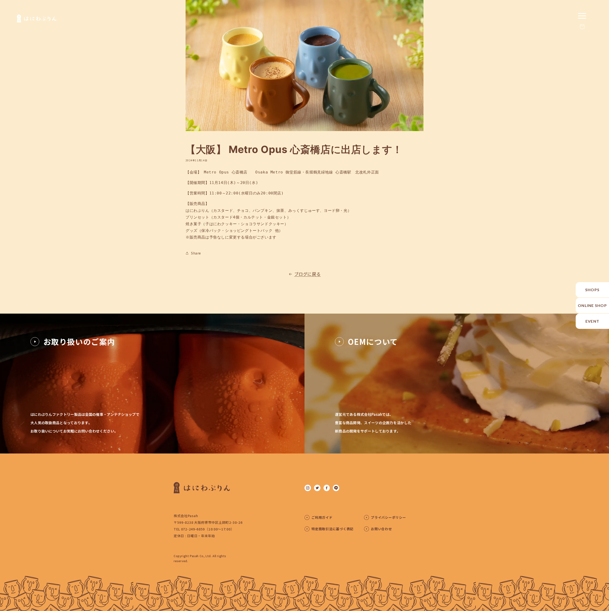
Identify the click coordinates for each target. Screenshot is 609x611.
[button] (582, 26)
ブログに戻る (307, 274)
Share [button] (196, 253)
